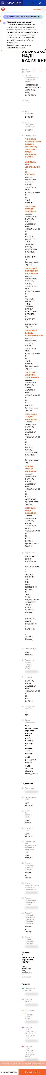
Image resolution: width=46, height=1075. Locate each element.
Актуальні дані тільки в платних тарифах (23, 1064)
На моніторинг (33, 1072)
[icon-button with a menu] (43, 9)
